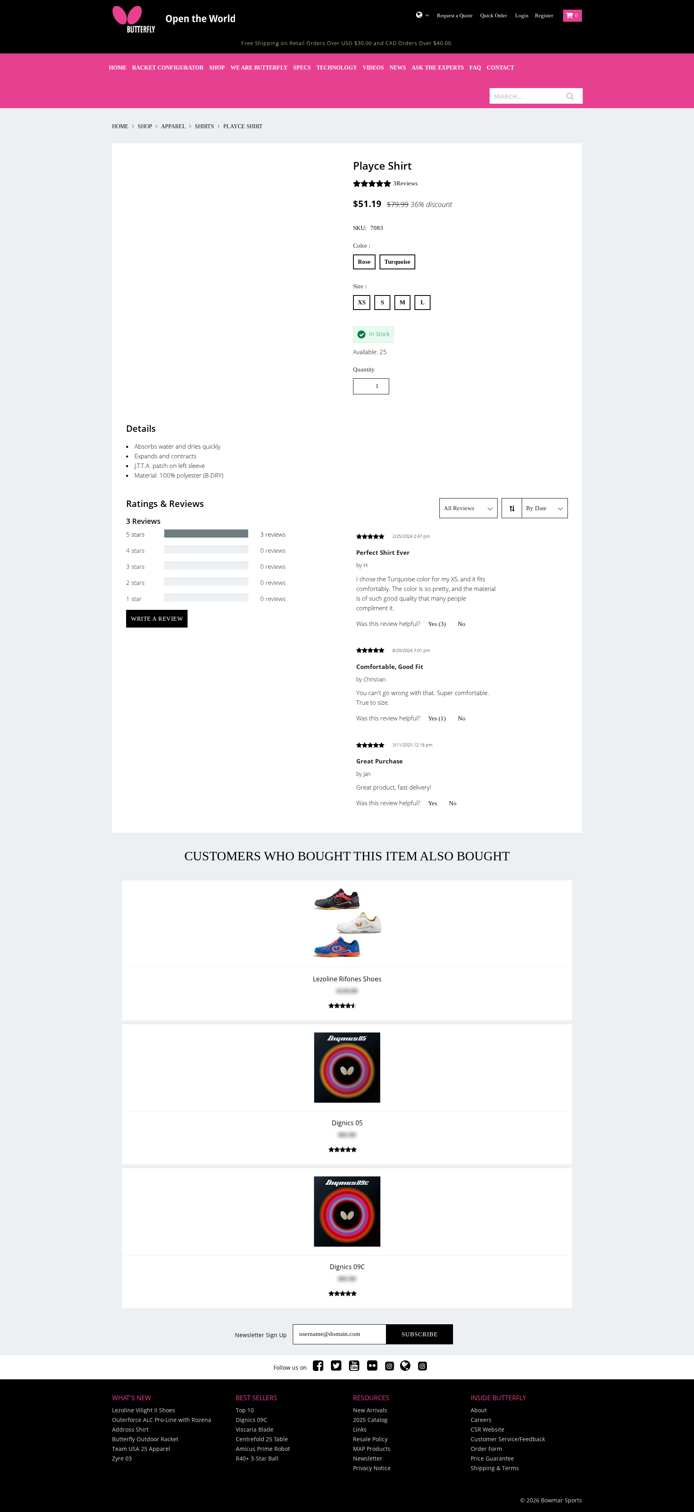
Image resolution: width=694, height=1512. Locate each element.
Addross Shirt (130, 1429)
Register (544, 15)
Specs (302, 68)
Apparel (173, 126)
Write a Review (157, 618)
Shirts (204, 126)
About (479, 1410)
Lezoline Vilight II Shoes (143, 1410)
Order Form (486, 1449)
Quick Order (493, 15)
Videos (373, 68)
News (398, 68)
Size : (360, 286)
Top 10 (245, 1410)
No (461, 624)
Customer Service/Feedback (508, 1439)
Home (118, 68)
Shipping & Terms (495, 1468)
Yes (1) (437, 718)
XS (361, 302)
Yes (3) (437, 624)
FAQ (475, 68)
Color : (361, 245)
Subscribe (420, 1334)
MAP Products (371, 1449)
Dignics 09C (251, 1420)
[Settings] (419, 15)
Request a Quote (455, 15)
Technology (336, 68)
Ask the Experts (438, 68)
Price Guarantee (492, 1458)
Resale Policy (370, 1439)
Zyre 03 (122, 1458)
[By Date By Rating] (545, 508)
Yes (432, 803)
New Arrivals (370, 1410)
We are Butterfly (259, 68)
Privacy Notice (372, 1468)
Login (522, 15)
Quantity (364, 369)
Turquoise (397, 261)
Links (360, 1429)
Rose (364, 261)
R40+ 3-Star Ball (257, 1458)
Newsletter (367, 1458)
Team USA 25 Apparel (141, 1449)
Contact (500, 68)
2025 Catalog (370, 1420)
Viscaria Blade (255, 1429)
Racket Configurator (168, 68)
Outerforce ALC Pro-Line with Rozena (161, 1420)
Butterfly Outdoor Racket (145, 1439)
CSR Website (487, 1429)
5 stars (135, 534)
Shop (217, 68)
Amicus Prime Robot (263, 1449)
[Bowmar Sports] (194, 19)
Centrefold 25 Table (262, 1439)
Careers (481, 1420)
